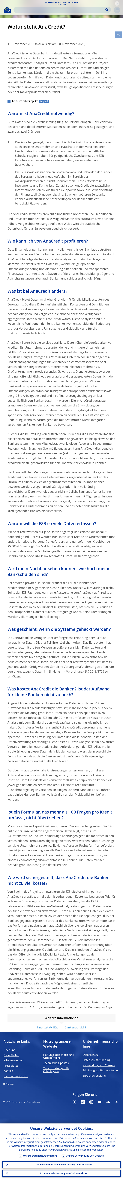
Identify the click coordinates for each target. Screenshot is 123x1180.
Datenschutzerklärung (96, 1060)
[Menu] (117, 10)
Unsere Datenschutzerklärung (40, 1156)
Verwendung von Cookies (99, 1065)
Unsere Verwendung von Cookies (85, 1156)
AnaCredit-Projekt (25, 101)
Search (106, 9)
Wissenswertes (13, 1060)
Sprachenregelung (94, 1076)
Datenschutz (90, 1055)
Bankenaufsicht (75, 1027)
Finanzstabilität (47, 1027)
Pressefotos (11, 1066)
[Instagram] (91, 1102)
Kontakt (8, 1071)
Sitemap (10, 1084)
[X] (74, 1102)
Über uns (9, 1050)
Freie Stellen (11, 1055)
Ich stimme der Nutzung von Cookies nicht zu (63, 1173)
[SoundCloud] (108, 1102)
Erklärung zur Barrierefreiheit (101, 1070)
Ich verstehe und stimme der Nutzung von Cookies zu (64, 1165)
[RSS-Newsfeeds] (116, 1102)
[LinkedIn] (82, 1102)
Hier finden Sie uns (16, 1076)
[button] (117, 3)
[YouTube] (99, 1102)
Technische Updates (56, 1063)
